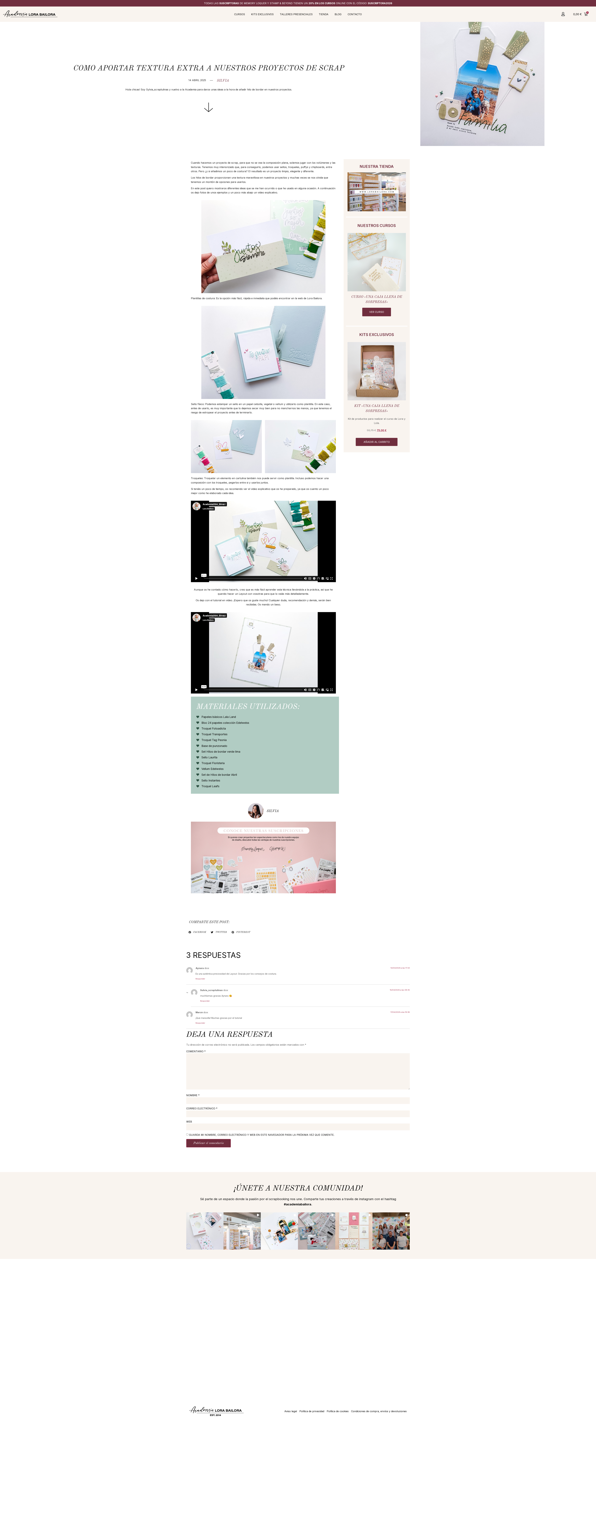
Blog (338, 14)
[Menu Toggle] (563, 14)
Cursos (239, 14)
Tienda (323, 14)
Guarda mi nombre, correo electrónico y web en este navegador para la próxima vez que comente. (261, 1134)
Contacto (355, 14)
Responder (200, 979)
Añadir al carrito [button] (376, 441)
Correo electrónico (201, 1108)
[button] (348, 273)
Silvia (223, 80)
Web (189, 1121)
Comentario (196, 1051)
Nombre (193, 1095)
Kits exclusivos (262, 14)
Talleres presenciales (296, 14)
